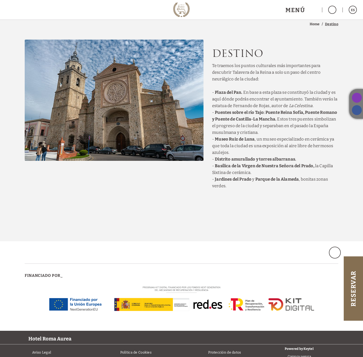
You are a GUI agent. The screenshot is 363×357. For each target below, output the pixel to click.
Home (315, 24)
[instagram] (357, 98)
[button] (300, 9)
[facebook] (357, 110)
